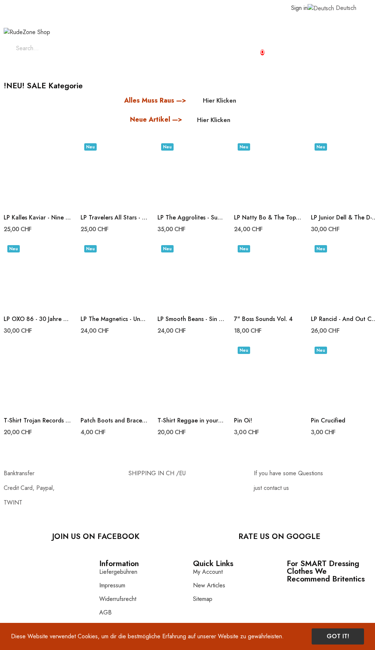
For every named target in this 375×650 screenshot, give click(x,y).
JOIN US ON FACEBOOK (96, 536)
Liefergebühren (118, 572)
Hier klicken (219, 100)
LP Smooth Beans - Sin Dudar (191, 319)
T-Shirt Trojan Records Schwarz (37, 421)
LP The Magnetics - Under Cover (114, 319)
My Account (208, 572)
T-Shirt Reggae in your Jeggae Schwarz (191, 421)
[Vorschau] (37, 172)
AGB (105, 612)
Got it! (338, 636)
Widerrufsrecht (117, 599)
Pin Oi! (243, 421)
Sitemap (202, 599)
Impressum (112, 585)
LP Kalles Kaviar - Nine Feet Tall (37, 218)
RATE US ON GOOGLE (279, 536)
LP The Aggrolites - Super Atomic (191, 218)
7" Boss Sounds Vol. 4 (263, 319)
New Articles (209, 585)
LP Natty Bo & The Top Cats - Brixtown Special (268, 218)
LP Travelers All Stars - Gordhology (114, 218)
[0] (256, 49)
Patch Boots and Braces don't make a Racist (114, 421)
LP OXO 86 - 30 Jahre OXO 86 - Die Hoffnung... (37, 319)
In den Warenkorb (67, 229)
